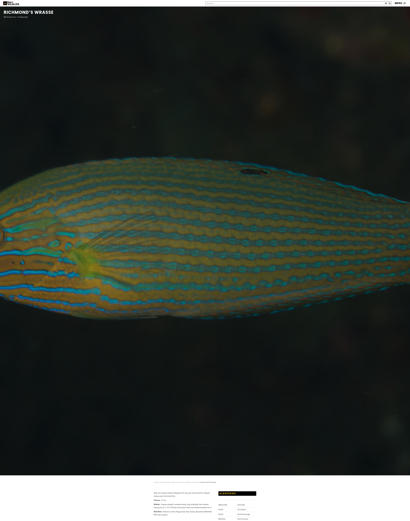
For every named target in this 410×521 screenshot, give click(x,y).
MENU (398, 3)
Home (156, 482)
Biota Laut (176, 482)
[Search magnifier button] (389, 3)
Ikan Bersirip (186, 482)
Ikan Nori (196, 482)
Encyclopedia (165, 482)
